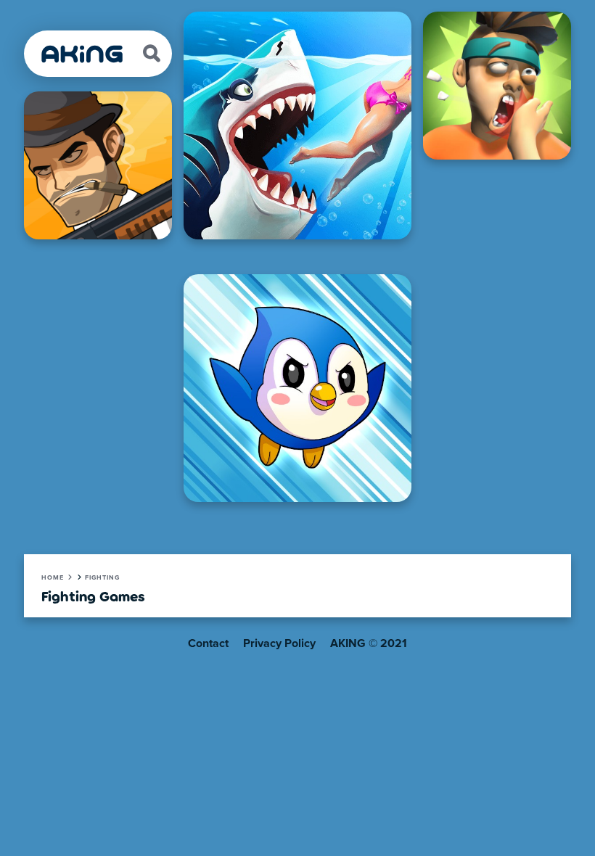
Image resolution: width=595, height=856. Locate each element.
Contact (208, 643)
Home (52, 578)
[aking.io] (83, 54)
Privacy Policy (279, 643)
